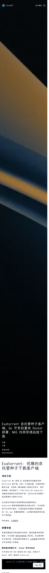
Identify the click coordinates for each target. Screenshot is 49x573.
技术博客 (38, 5)
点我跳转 (14, 521)
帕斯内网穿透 (20, 536)
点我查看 (33, 539)
